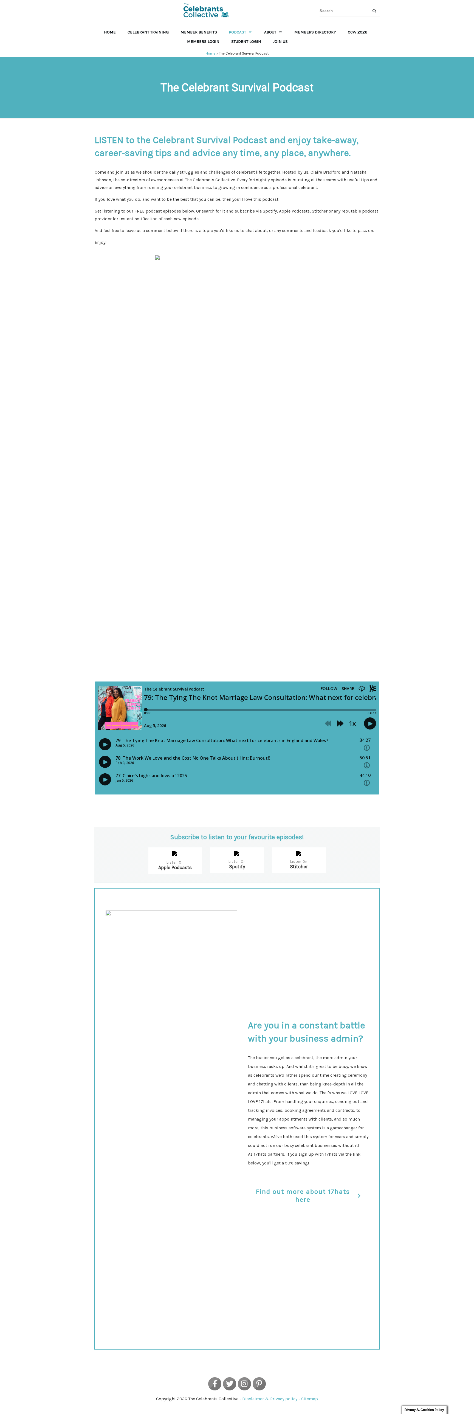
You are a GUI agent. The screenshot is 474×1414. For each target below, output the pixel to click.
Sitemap (309, 1398)
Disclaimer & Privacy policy (269, 1398)
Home (210, 53)
